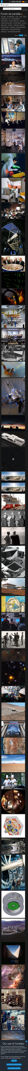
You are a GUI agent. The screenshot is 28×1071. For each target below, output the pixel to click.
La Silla (24, 23)
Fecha (25, 35)
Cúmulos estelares (15, 29)
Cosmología (4, 18)
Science (13, 1)
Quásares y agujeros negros (17, 27)
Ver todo (3, 16)
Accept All (14, 1060)
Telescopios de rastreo (14, 31)
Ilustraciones (17, 23)
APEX (21, 16)
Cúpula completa (13, 21)
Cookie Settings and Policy (14, 1068)
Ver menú (5, 5)
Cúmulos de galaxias (6, 23)
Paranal (10, 25)
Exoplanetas (4, 21)
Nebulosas (4, 25)
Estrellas (3, 31)
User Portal (18, 1)
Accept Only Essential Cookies (14, 1064)
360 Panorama (10, 16)
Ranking (21, 35)
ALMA (17, 16)
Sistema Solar (4, 29)
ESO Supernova (16, 18)
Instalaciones (4, 27)
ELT (9, 18)
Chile (24, 16)
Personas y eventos (19, 25)
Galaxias (22, 21)
